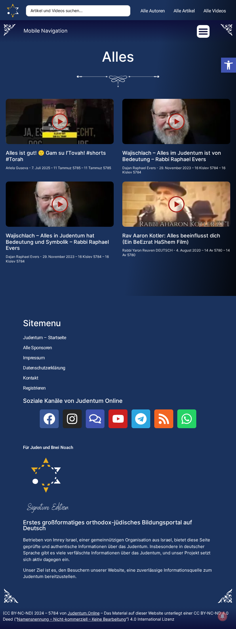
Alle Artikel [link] (184, 11)
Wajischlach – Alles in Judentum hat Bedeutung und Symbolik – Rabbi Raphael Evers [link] (57, 242)
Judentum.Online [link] (84, 613)
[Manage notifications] (222, 616)
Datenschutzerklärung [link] (44, 368)
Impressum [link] (34, 357)
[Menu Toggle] (203, 31)
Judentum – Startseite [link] (44, 337)
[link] (228, 65)
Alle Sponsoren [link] (37, 347)
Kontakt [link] (30, 378)
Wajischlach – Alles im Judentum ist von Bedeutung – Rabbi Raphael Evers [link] (171, 156)
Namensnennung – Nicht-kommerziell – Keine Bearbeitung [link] (71, 619)
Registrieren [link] (34, 388)
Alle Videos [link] (214, 11)
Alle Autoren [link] (152, 11)
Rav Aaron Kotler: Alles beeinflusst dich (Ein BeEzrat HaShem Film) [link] (171, 239)
